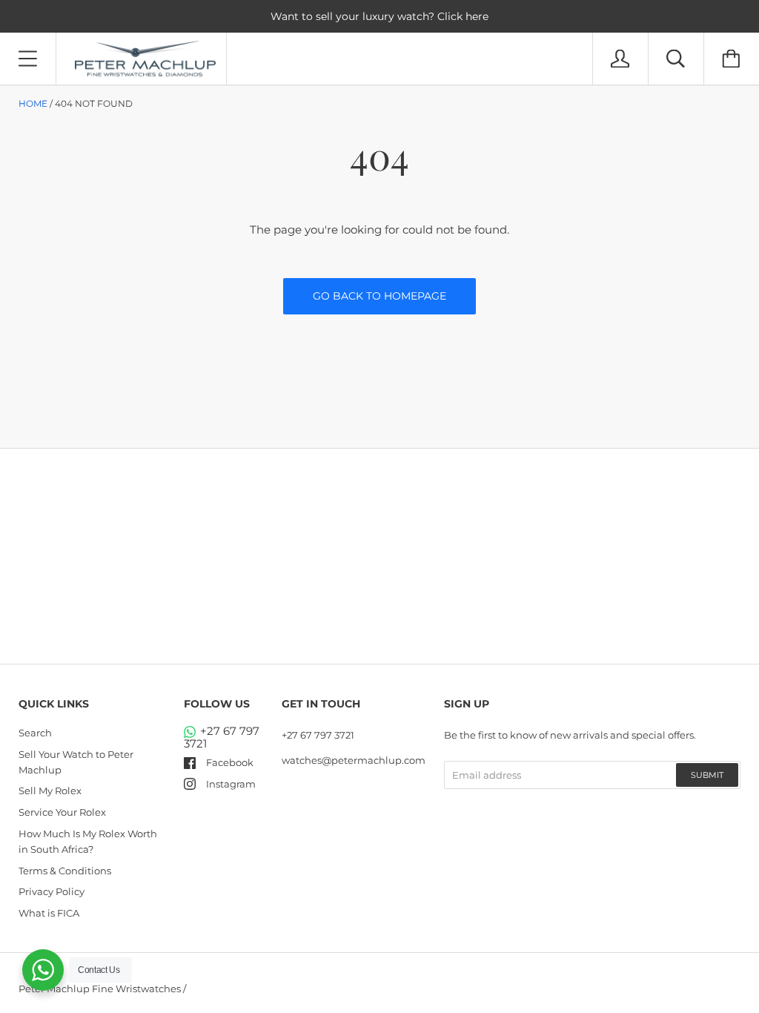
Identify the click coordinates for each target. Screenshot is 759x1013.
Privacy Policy (51, 891)
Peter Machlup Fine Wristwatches (100, 988)
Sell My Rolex (50, 790)
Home (33, 103)
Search (35, 733)
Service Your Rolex (62, 812)
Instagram (231, 784)
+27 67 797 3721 (221, 737)
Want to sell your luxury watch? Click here (379, 16)
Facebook (229, 762)
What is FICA (49, 913)
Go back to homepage (379, 296)
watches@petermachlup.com (353, 760)
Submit (707, 775)
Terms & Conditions (65, 871)
